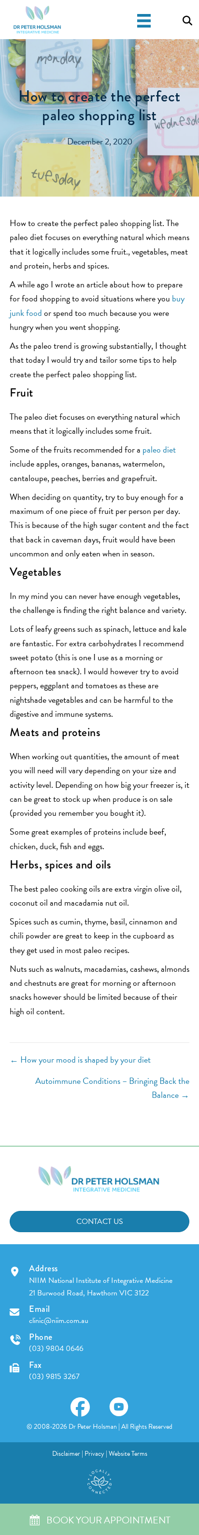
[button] (80, 1407)
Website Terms (128, 1454)
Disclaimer (66, 1454)
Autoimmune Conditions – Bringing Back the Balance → (112, 1087)
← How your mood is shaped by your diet (80, 1059)
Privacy (94, 1454)
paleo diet (159, 449)
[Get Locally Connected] (99, 1480)
